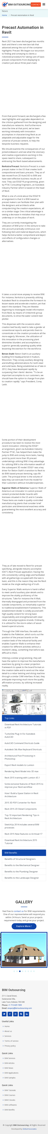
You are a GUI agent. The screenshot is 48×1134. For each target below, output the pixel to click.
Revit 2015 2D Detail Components (21, 809)
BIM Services (9, 1058)
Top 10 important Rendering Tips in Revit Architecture (22, 817)
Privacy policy (10, 1046)
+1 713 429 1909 (15, 1005)
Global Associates (30, 1129)
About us (8, 1031)
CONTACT (35, 4)
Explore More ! (24, 926)
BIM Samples (9, 1078)
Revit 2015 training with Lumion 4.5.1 (22, 777)
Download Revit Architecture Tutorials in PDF (23, 726)
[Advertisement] (24, 91)
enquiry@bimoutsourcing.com (20, 1008)
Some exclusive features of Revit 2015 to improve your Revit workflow (24, 785)
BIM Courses (9, 1095)
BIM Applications (11, 1073)
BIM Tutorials (10, 1090)
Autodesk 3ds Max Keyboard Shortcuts (23, 749)
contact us (19, 911)
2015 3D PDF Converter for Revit (20, 802)
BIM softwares (10, 1105)
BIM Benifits (9, 1110)
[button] (14, 971)
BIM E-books (9, 1100)
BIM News (8, 1068)
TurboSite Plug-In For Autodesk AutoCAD (20, 735)
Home (4, 15)
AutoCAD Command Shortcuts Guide (22, 743)
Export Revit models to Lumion (19, 765)
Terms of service (11, 1041)
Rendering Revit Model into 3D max (21, 771)
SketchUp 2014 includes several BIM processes (22, 826)
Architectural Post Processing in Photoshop (20, 757)
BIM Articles (9, 1063)
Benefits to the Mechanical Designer (22, 865)
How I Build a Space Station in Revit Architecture (21, 795)
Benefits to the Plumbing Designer (21, 871)
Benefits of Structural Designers (20, 859)
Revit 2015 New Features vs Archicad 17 (23, 833)
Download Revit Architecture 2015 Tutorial (21, 842)
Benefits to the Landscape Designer (22, 877)
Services (7, 1036)
